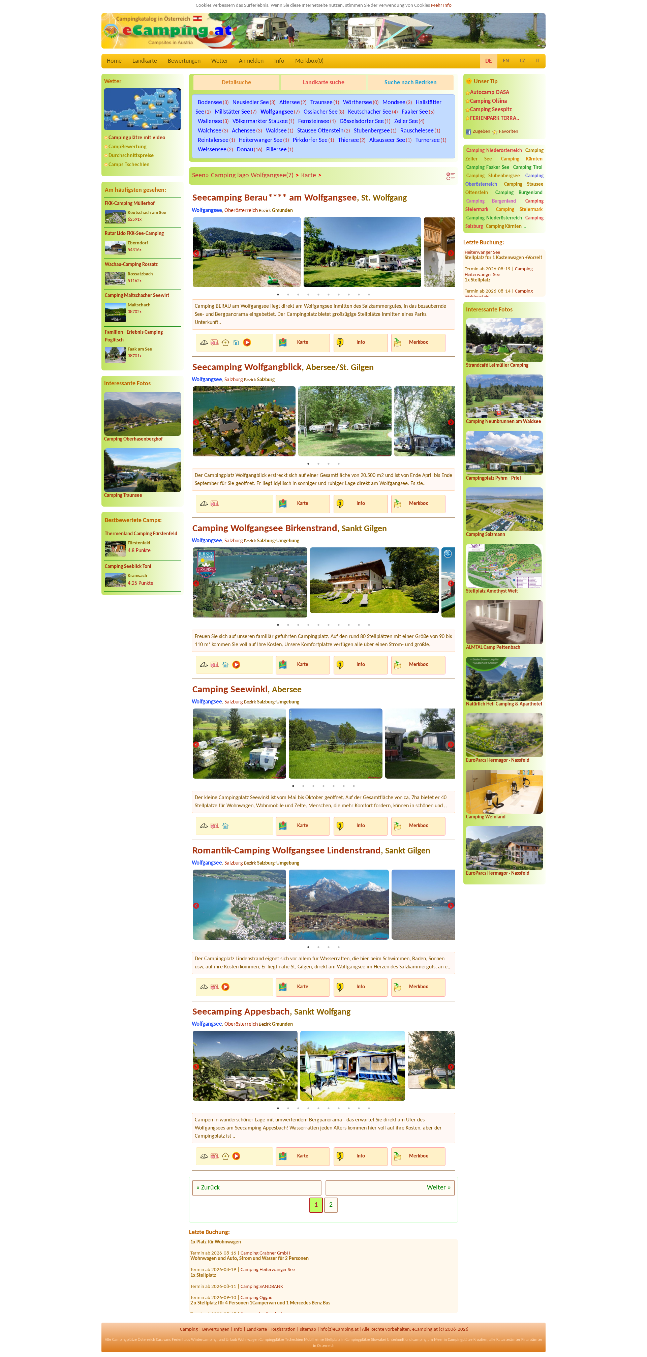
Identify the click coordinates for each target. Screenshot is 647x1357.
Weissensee (212, 150)
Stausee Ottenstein (320, 131)
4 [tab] (308, 294)
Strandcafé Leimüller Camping (497, 365)
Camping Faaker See (488, 167)
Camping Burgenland (519, 192)
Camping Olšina (488, 101)
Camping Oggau (257, 1275)
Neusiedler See (251, 102)
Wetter (219, 61)
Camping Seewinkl (247, 690)
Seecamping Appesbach (271, 1012)
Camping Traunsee (123, 495)
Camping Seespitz (491, 110)
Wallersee (210, 121)
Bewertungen (184, 61)
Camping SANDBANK (262, 1264)
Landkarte (144, 61)
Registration (283, 1329)
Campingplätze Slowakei (365, 1340)
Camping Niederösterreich (494, 150)
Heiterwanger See (260, 140)
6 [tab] (328, 294)
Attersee (289, 102)
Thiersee (348, 140)
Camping (189, 1329)
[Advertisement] (142, 652)
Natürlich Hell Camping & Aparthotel (504, 704)
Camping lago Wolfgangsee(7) (255, 175)
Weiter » (439, 1187)
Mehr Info (441, 5)
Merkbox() (309, 61)
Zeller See (406, 121)
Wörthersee (357, 102)
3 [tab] (298, 294)
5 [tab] (318, 294)
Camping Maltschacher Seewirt (137, 295)
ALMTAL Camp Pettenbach (493, 647)
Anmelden (251, 61)
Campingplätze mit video (137, 138)
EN (506, 61)
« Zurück (208, 1187)
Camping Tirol (528, 167)
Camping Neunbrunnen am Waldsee (503, 421)
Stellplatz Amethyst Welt (492, 591)
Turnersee (427, 140)
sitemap (308, 1329)
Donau (245, 150)
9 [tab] (359, 294)
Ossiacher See (321, 112)
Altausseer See (387, 140)
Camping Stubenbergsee (493, 176)
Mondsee (393, 102)
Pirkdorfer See (310, 140)
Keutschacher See (369, 112)
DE (488, 61)
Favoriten (508, 131)
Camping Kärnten (522, 159)
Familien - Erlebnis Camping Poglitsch (134, 336)
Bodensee (210, 102)
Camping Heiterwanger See (499, 250)
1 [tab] (278, 294)
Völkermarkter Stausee (260, 121)
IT (538, 61)
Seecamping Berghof (261, 1292)
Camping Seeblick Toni (128, 566)
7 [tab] (338, 294)
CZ (522, 61)
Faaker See (415, 112)
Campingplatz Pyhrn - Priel (493, 478)
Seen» (200, 175)
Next (450, 254)
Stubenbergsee (372, 131)
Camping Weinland (485, 817)
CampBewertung (128, 147)
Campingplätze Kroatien (467, 1340)
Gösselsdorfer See (362, 121)
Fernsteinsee (313, 121)
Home (114, 61)
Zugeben (481, 131)
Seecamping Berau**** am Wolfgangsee (299, 198)
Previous (196, 254)
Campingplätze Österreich (133, 1340)
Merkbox (418, 342)
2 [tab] (288, 294)
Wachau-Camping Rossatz (131, 264)
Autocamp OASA (489, 92)
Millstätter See (232, 112)
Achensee (243, 131)
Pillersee (276, 150)
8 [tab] (348, 294)
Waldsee (276, 131)
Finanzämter (531, 1340)
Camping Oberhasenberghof (133, 439)
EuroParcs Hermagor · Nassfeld (497, 760)
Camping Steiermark (519, 209)
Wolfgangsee (276, 112)
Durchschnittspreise (131, 155)
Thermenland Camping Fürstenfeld (141, 534)
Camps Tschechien (129, 165)
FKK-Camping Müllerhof (130, 203)
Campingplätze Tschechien (281, 1340)
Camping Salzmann (485, 534)
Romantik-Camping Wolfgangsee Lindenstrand (311, 851)
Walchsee (209, 131)
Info (279, 61)
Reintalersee (213, 140)
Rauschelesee (417, 131)
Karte (311, 175)
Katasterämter (508, 1340)
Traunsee (321, 102)
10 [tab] (369, 294)
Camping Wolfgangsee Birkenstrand (289, 529)
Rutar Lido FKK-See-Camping (134, 233)
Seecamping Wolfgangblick (283, 367)
